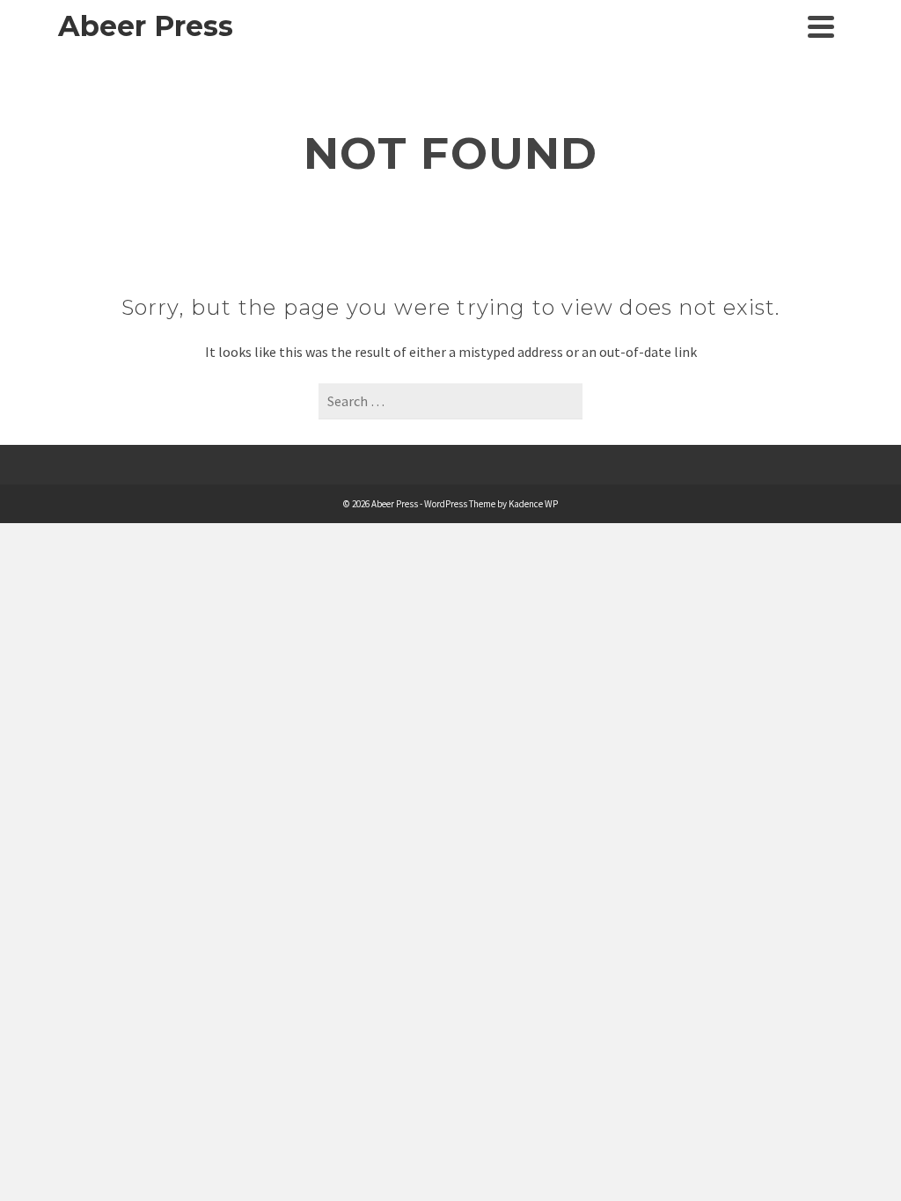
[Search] (781, 26)
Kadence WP (533, 504)
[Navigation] (821, 26)
